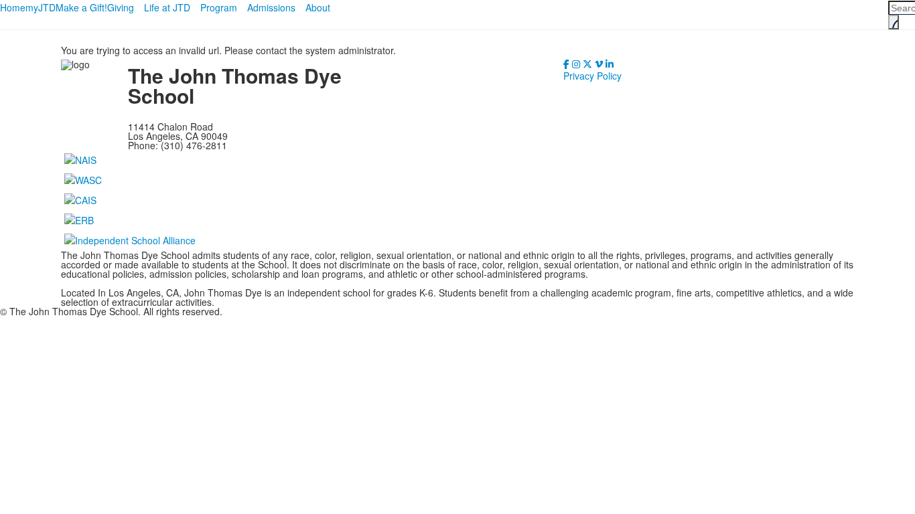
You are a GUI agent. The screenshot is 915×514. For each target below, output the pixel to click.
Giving (120, 7)
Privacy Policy (592, 75)
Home (12, 7)
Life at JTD (167, 7)
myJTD (40, 7)
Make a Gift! (81, 7)
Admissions (271, 7)
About (317, 7)
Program (218, 7)
